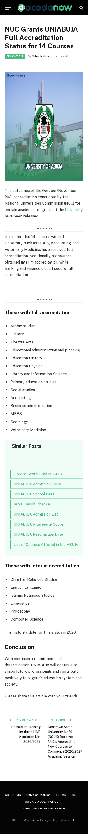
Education (15, 56)
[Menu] (8, 7)
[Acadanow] (45, 7)
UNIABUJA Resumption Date (38, 534)
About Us (13, 795)
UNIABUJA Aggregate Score (38, 524)
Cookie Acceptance (41, 801)
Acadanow (31, 820)
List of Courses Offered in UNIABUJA (46, 544)
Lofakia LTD (67, 820)
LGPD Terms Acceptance (44, 808)
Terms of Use (67, 795)
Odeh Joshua (40, 56)
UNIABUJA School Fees (34, 494)
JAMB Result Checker (32, 504)
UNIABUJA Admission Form (37, 484)
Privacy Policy (38, 795)
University (74, 210)
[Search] (80, 7)
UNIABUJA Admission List (36, 514)
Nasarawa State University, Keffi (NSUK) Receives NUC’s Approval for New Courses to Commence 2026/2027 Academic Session (65, 741)
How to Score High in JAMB (38, 474)
